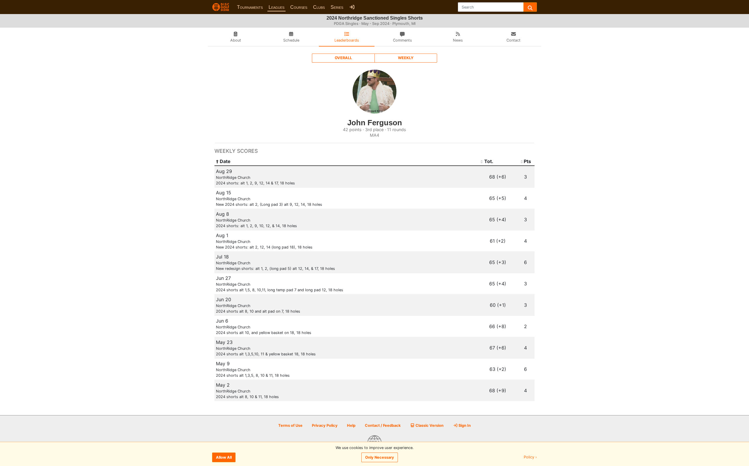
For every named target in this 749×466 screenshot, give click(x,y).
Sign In (464, 425)
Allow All (224, 457)
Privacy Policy (325, 425)
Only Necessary (379, 457)
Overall (343, 58)
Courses (298, 7)
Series (337, 7)
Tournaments (250, 7)
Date (225, 161)
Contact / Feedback (383, 425)
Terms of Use (290, 425)
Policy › (530, 457)
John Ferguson (374, 123)
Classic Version (429, 425)
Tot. (488, 161)
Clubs (319, 7)
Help (351, 425)
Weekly (405, 58)
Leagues (276, 7)
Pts (527, 161)
